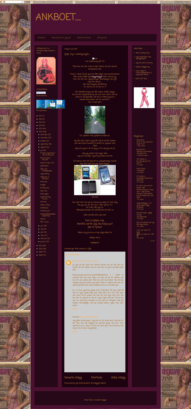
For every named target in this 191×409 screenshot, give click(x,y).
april (42, 232)
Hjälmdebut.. (44, 166)
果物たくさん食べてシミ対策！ (145, 235)
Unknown (76, 261)
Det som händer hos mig (145, 222)
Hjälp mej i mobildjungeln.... (46, 170)
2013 (40, 129)
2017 (40, 116)
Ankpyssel (102, 37)
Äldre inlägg (118, 378)
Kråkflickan (44, 208)
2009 (41, 252)
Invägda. (43, 185)
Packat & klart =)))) (47, 163)
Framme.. (43, 202)
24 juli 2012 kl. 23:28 (89, 261)
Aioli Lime (43, 191)
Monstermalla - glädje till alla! (144, 214)
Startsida (96, 378)
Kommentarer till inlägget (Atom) (92, 383)
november (44, 138)
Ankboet (41, 37)
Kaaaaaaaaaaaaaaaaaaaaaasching (47, 215)
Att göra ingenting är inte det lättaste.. (47, 154)
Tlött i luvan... (44, 222)
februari (44, 238)
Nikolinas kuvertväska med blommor (144, 152)
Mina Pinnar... (141, 169)
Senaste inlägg (73, 378)
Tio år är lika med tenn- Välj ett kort (145, 143)
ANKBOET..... (58, 17)
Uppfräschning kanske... (45, 198)
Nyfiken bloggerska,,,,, (143, 67)
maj (42, 229)
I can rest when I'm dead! (143, 231)
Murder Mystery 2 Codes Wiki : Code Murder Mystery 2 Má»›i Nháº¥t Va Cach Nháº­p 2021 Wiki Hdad (145, 194)
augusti (43, 147)
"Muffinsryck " (45, 211)
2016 (41, 119)
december (44, 135)
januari (43, 242)
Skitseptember (142, 217)
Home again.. (44, 194)
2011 (40, 246)
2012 (41, 132)
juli (42, 150)
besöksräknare (41, 96)
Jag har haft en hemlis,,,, (144, 63)
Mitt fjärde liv (141, 159)
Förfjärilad (140, 207)
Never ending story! (143, 53)
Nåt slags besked (142, 224)
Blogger (104, 400)
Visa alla (152, 241)
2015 (40, 122)
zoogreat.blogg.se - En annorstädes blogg (144, 204)
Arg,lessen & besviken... (44, 178)
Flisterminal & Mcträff (45, 159)
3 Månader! (140, 170)
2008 (41, 255)
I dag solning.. (44, 174)
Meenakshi (140, 140)
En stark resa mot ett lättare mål (144, 187)
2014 (40, 125)
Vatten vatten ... (45, 205)
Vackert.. (43, 219)
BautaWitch (141, 149)
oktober (43, 141)
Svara (75, 309)
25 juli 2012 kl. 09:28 (88, 317)
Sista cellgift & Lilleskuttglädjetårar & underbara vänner (144, 73)
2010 (40, 249)
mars (43, 235)
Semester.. (44, 182)
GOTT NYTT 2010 (141, 79)
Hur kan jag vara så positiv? (143, 162)
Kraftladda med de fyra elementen (145, 179)
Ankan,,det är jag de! (61, 37)
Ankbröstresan (84, 37)
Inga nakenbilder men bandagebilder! (143, 58)
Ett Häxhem (141, 176)
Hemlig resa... (45, 188)
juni (42, 226)
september (45, 144)
